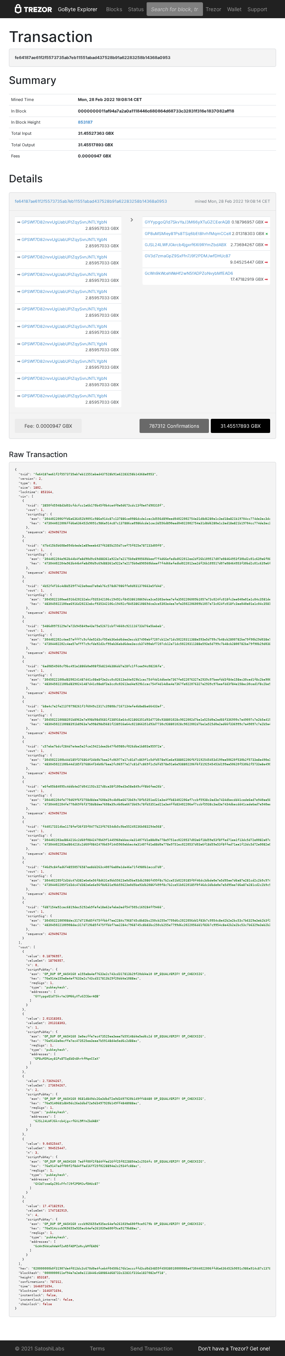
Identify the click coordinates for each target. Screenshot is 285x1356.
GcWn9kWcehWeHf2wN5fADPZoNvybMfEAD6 (189, 273)
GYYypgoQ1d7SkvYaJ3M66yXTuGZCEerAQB (187, 222)
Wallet (234, 9)
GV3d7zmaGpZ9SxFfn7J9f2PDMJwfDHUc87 (187, 255)
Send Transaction (151, 1348)
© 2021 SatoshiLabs (39, 1348)
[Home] (33, 9)
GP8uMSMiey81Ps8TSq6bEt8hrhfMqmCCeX (188, 233)
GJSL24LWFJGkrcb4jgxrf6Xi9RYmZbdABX (185, 244)
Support (257, 9)
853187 (85, 122)
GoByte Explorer (77, 9)
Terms (97, 1348)
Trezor (213, 9)
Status (136, 9)
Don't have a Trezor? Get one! (234, 1348)
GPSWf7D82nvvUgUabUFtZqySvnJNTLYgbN (64, 222)
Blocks (114, 9)
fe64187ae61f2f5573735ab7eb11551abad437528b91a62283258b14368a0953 (91, 201)
